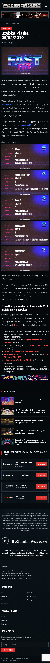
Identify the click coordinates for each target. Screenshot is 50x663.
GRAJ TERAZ (41, 464)
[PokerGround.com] (21, 5)
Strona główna (5, 23)
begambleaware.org (21, 555)
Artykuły (29, 592)
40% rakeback (11, 354)
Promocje (4, 596)
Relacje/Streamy (32, 596)
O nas (3, 616)
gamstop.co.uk (37, 555)
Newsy (3, 592)
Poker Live (4, 604)
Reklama (4, 620)
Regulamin (4, 624)
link (16, 324)
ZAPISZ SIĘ (8, 650)
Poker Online (5, 600)
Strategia (30, 600)
